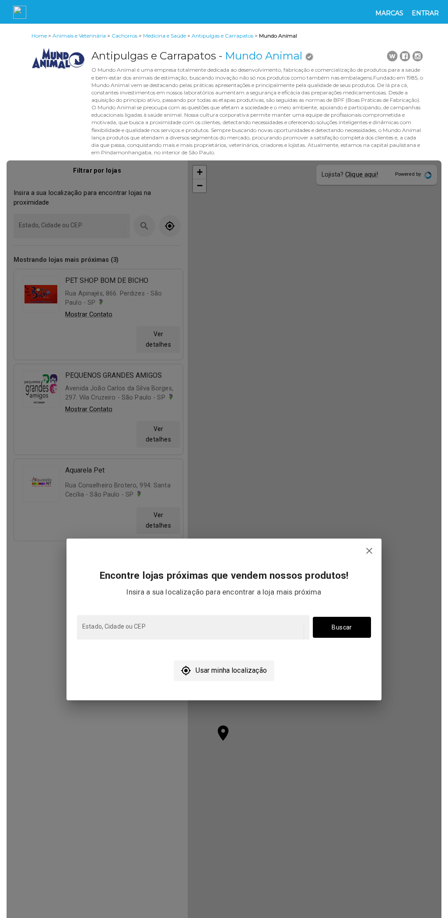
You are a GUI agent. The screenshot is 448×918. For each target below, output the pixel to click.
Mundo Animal (263, 55)
